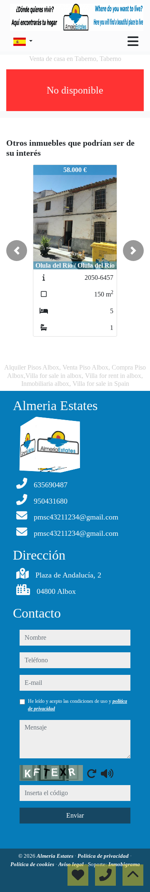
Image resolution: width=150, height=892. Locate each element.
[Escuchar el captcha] (107, 773)
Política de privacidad (104, 856)
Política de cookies (32, 864)
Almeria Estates (56, 856)
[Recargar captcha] (91, 773)
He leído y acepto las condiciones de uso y (77, 705)
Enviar (75, 815)
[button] (16, 250)
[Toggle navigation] (132, 41)
